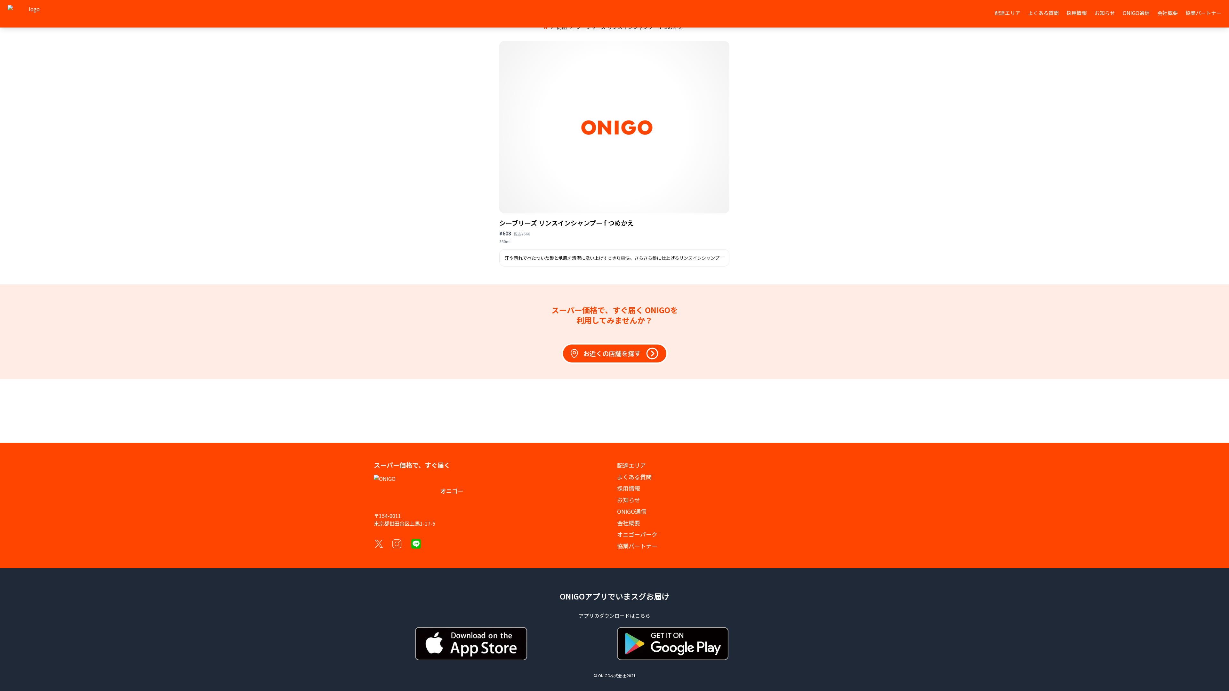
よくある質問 (1043, 13)
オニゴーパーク (637, 534)
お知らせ (1105, 13)
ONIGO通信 (1136, 13)
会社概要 (1167, 13)
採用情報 (1076, 13)
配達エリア (1007, 13)
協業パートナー (1203, 13)
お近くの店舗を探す (612, 353)
